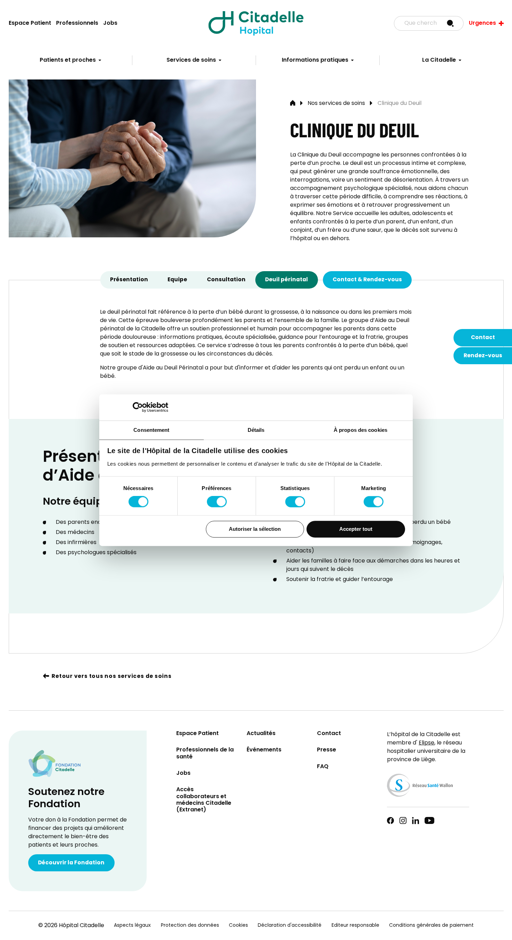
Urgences (482, 23)
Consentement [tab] (151, 430)
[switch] (217, 501)
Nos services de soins (336, 103)
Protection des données (190, 925)
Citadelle (255, 23)
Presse (326, 750)
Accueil (292, 103)
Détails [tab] (256, 430)
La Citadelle (439, 60)
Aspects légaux (132, 925)
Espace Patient (30, 23)
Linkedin (415, 820)
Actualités (261, 734)
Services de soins (191, 60)
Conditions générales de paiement (431, 925)
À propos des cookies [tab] (360, 430)
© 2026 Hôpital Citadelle (71, 925)
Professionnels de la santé (205, 753)
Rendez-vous (483, 355)
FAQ (322, 767)
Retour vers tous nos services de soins (112, 677)
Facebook (390, 820)
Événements (264, 750)
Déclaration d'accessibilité (289, 925)
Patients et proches (68, 60)
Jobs (110, 23)
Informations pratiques (315, 60)
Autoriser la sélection (255, 529)
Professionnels (77, 23)
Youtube (429, 820)
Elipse (426, 743)
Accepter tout (355, 529)
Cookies (238, 925)
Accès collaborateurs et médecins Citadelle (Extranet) (203, 800)
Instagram (402, 820)
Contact (483, 337)
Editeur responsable (355, 925)
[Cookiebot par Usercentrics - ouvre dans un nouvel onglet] (137, 407)
